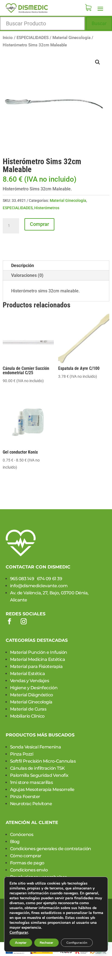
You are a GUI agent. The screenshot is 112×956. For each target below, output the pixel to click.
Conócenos (21, 834)
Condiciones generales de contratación (50, 848)
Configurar (19, 932)
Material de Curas (28, 709)
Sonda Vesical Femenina (35, 747)
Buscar (99, 23)
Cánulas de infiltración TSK (37, 768)
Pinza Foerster (25, 796)
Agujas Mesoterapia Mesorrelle (42, 789)
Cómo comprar (26, 855)
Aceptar (21, 942)
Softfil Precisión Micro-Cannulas (43, 761)
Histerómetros (46, 208)
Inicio (8, 37)
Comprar (39, 224)
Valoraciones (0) (27, 275)
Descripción (22, 265)
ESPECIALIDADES (33, 37)
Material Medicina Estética (37, 659)
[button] (97, 62)
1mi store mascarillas (31, 782)
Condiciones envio (29, 870)
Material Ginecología (71, 37)
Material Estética (27, 673)
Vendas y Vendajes (29, 680)
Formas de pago (27, 862)
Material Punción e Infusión (38, 652)
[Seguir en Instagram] (24, 621)
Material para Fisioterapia (36, 666)
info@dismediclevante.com (38, 585)
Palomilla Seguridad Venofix (39, 775)
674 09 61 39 (49, 578)
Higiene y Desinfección (33, 687)
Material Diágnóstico (31, 694)
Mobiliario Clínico (27, 716)
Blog (15, 841)
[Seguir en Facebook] (9, 621)
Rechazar (46, 942)
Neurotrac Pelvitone (31, 803)
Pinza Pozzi (21, 754)
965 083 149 (22, 578)
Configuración (76, 942)
